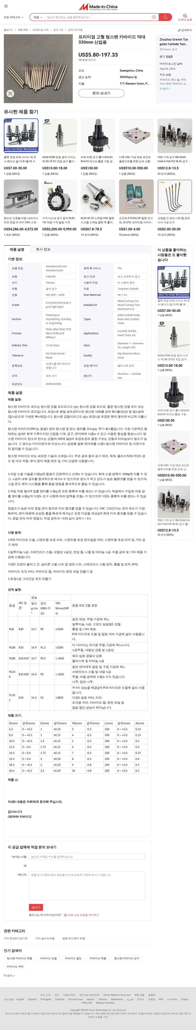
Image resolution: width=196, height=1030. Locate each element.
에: (25, 865)
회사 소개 (45, 994)
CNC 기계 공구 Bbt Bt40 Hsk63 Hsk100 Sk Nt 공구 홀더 (174, 522)
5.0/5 (169, 56)
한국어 (140, 999)
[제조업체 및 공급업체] (98, 6)
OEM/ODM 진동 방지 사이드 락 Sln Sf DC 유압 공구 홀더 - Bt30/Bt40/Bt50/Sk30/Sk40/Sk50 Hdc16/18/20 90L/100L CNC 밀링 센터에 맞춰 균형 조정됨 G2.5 (174, 357)
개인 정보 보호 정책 (89, 994)
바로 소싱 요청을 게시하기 (81, 915)
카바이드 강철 (48, 958)
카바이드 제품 (98, 958)
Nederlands (117, 999)
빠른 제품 (140, 994)
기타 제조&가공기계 (16, 938)
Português (46, 999)
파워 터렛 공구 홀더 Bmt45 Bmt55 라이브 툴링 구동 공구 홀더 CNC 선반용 (173, 412)
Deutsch (103, 999)
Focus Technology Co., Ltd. (102, 1009)
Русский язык (75, 999)
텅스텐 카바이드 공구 (127, 958)
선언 (56, 994)
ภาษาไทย (172, 999)
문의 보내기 (101, 93)
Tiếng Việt (86, 1002)
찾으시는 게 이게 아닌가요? (45, 915)
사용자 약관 (69, 994)
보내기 (36, 907)
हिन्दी (161, 999)
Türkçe (184, 999)
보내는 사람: (19, 856)
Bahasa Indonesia (105, 1002)
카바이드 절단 (73, 958)
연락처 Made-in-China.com (117, 994)
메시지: (22, 874)
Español (32, 999)
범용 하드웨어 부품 (73, 938)
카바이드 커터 (15, 966)
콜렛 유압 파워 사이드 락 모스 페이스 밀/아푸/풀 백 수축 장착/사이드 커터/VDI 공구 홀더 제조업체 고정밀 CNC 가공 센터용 (174, 302)
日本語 (151, 999)
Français (59, 999)
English (20, 999)
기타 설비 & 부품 (45, 938)
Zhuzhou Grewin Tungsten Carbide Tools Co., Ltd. (174, 44)
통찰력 (152, 994)
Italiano (91, 999)
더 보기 (164, 88)
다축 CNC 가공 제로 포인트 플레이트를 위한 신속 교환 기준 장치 (173, 467)
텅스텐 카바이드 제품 (19, 958)
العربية (130, 999)
